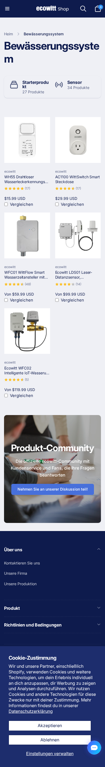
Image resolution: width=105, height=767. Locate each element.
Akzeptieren (50, 725)
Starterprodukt (35, 84)
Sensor (74, 82)
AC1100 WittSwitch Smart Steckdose (77, 179)
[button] (7, 9)
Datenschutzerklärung (31, 711)
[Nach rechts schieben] (95, 87)
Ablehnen (49, 739)
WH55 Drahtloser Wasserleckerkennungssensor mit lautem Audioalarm (26, 179)
